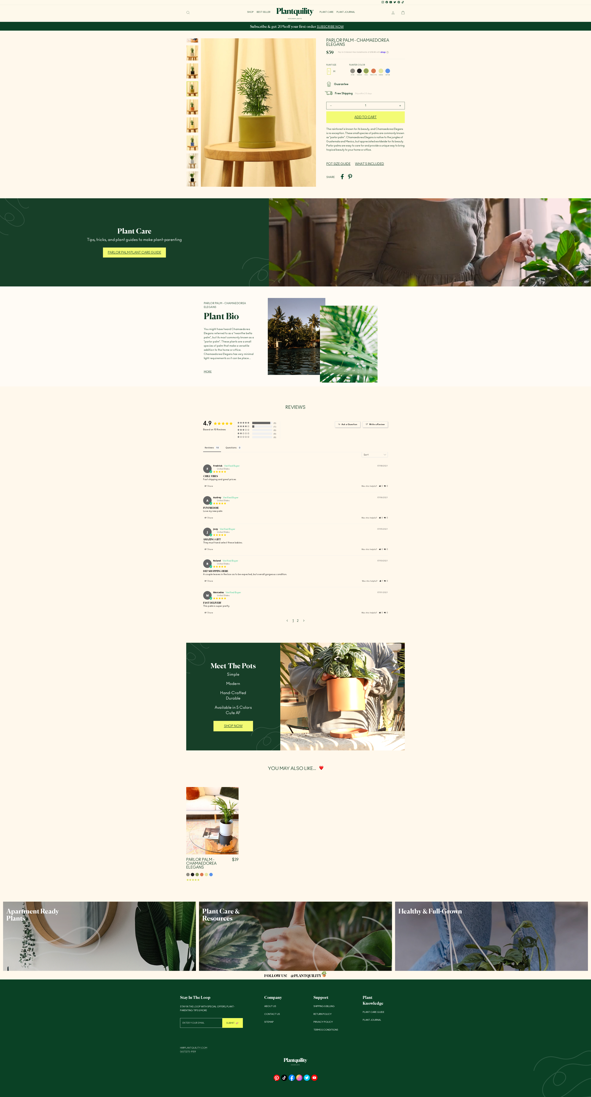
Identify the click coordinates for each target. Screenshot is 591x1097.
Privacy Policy (323, 1022)
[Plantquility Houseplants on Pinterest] (276, 1078)
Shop (250, 12)
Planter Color (357, 65)
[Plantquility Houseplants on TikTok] (284, 1078)
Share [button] (210, 486)
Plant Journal (346, 12)
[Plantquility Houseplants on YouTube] (314, 1078)
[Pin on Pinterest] (350, 177)
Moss (366, 71)
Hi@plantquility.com (193, 1048)
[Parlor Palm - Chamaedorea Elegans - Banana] (206, 874)
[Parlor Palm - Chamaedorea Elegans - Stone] (188, 874)
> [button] (303, 620)
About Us (270, 1006)
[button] (381, 486)
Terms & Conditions (326, 1030)
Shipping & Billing (324, 1006)
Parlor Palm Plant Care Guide (134, 252)
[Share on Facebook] (342, 177)
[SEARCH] (188, 12)
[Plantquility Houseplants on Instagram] (299, 1078)
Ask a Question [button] (349, 425)
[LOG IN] (391, 12)
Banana (381, 71)
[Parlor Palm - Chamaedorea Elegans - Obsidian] (192, 874)
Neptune (387, 71)
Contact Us (272, 1014)
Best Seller (263, 12)
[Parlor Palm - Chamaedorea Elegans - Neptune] (211, 874)
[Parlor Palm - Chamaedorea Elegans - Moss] (197, 874)
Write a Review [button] (377, 425)
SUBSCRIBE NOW (194, 26)
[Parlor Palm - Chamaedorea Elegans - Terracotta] (201, 874)
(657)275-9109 (188, 1052)
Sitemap (269, 1022)
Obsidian (359, 71)
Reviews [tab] (209, 447)
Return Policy (323, 1014)
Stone (352, 71)
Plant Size (331, 65)
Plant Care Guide (373, 1012)
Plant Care (327, 12)
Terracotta (373, 71)
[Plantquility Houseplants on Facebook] (292, 1078)
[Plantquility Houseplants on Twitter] (307, 1078)
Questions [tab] (231, 447)
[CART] (401, 12)
